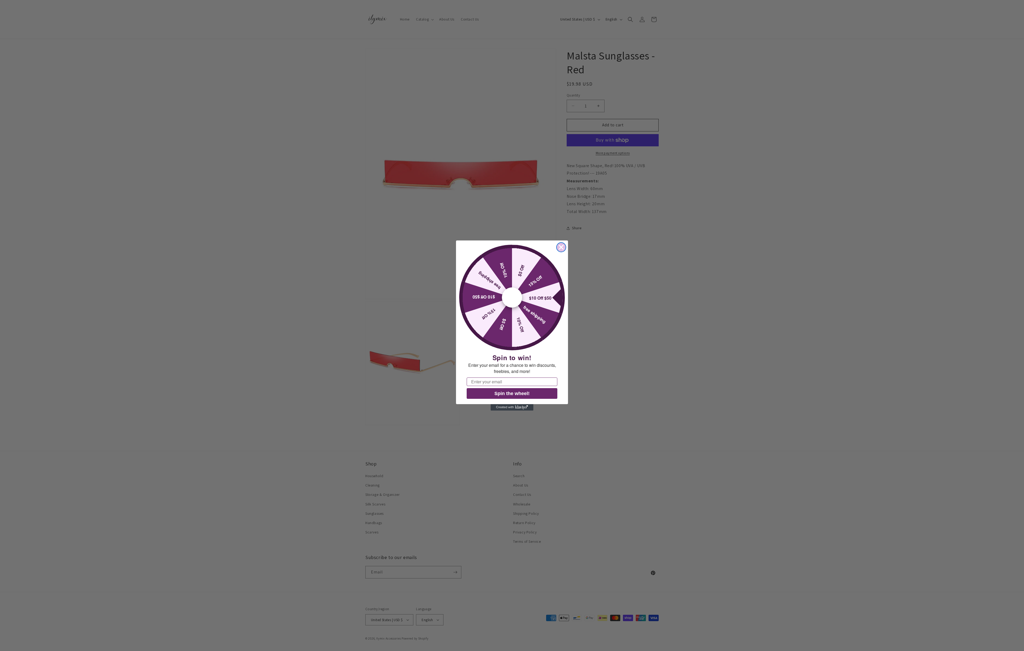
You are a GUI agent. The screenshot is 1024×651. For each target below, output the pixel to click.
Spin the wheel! (512, 393)
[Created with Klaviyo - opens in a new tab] (512, 407)
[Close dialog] (561, 247)
